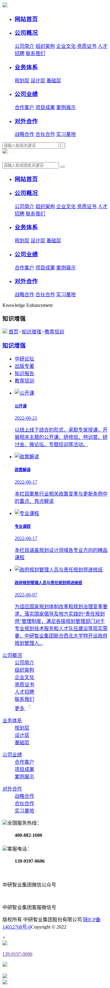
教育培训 (24, 380)
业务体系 (12, 720)
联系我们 (35, 53)
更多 (20, 708)
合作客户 (24, 107)
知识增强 (31, 331)
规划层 (22, 80)
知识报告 (24, 373)
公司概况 (12, 655)
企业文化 (66, 46)
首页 (13, 331)
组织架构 (45, 46)
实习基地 (66, 134)
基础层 (53, 80)
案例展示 (66, 107)
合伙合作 (45, 134)
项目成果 (45, 107)
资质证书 (87, 46)
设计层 (38, 80)
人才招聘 (24, 692)
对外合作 (12, 788)
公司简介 (24, 46)
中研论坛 (24, 358)
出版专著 (24, 366)
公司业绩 (12, 754)
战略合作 (24, 134)
